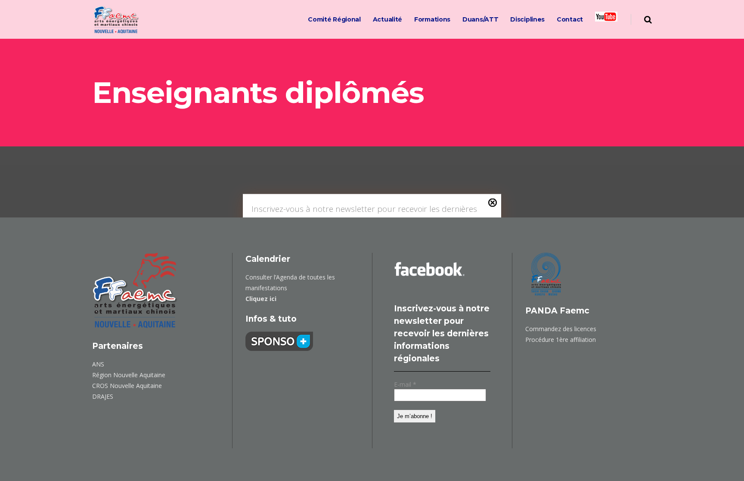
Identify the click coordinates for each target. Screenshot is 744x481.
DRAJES (102, 396)
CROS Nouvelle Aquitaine (127, 386)
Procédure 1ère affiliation (560, 339)
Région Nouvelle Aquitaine (128, 375)
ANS (98, 364)
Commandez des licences (560, 329)
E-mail (405, 384)
